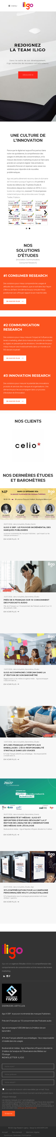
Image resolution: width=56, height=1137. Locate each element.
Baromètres (29, 597)
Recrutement (17, 1132)
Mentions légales (33, 1132)
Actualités (20, 524)
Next (44, 212)
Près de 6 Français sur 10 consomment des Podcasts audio (26, 601)
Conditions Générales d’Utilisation (17, 1135)
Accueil (5, 1132)
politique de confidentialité (27, 1108)
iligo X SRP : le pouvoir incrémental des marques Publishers (27, 528)
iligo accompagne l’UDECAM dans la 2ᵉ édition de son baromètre (25, 673)
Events (33, 524)
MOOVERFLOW (42, 1128)
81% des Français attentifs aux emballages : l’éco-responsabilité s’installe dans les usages (24, 748)
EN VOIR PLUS (10, 539)
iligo (32, 887)
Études (27, 524)
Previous (11, 212)
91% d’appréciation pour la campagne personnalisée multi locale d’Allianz (26, 891)
